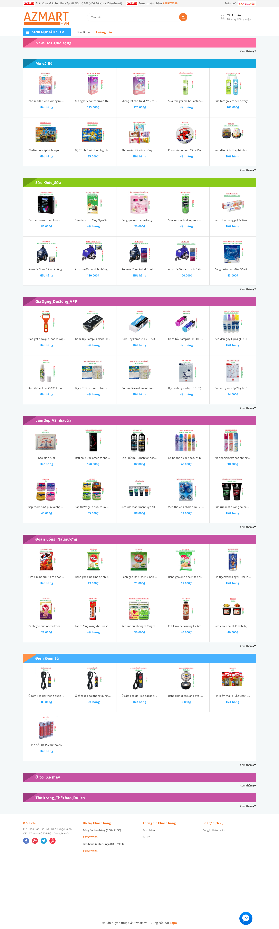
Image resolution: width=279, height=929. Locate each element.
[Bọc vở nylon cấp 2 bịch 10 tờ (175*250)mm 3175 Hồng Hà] (233, 370)
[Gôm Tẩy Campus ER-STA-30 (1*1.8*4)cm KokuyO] (139, 321)
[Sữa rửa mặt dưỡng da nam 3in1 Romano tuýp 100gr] (233, 489)
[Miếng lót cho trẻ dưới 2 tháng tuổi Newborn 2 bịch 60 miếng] (139, 83)
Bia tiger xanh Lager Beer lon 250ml (236, 577)
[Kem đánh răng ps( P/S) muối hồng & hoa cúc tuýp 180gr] (233, 202)
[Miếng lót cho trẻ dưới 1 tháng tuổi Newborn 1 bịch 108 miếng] (93, 83)
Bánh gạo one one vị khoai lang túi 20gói (53, 626)
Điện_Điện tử (47, 658)
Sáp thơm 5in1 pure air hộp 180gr (49, 507)
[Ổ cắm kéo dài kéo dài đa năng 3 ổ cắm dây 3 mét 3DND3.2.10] (139, 678)
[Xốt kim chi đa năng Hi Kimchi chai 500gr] (186, 608)
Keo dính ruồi (46, 458)
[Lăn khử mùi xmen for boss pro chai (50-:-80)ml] (139, 440)
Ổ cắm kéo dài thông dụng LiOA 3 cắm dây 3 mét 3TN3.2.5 (110, 696)
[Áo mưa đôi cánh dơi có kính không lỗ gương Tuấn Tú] (186, 252)
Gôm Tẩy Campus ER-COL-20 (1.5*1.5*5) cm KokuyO (200, 339)
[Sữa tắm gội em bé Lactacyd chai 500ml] (186, 83)
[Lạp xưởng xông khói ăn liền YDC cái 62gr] (93, 608)
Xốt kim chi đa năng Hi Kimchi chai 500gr (193, 626)
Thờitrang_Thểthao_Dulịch (60, 797)
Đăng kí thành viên (213, 830)
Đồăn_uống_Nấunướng (56, 539)
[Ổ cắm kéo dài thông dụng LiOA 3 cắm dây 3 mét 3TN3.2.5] (93, 678)
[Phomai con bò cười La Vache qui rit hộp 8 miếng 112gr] (186, 132)
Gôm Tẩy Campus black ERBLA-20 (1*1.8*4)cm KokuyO (108, 339)
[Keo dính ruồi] (46, 440)
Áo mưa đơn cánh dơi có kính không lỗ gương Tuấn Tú (155, 269)
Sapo (173, 923)
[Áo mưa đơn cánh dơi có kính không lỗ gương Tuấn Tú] (139, 252)
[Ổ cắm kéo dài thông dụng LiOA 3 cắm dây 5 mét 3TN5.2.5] (46, 678)
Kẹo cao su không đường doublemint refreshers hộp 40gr (157, 626)
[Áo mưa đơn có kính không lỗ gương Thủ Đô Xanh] (46, 252)
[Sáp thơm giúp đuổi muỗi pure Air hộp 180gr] (93, 489)
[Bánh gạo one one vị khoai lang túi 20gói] (46, 608)
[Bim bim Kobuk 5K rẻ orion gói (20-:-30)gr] (46, 559)
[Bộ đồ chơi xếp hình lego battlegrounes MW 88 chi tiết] (46, 132)
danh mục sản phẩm (48, 32)
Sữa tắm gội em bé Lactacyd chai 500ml (192, 101)
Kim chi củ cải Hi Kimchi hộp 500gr (236, 626)
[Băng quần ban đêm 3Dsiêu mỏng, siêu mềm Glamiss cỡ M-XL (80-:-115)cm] (233, 252)
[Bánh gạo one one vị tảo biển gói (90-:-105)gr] (186, 559)
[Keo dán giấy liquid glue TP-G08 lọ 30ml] (233, 321)
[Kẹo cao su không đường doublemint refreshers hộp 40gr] (139, 608)
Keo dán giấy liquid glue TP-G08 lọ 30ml (239, 339)
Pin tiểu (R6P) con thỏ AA (46, 745)
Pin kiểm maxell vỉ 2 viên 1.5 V (233, 696)
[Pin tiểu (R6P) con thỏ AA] (46, 727)
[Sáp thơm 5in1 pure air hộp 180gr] (46, 489)
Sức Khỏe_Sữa (48, 182)
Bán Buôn (83, 32)
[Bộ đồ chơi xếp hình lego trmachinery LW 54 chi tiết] (93, 132)
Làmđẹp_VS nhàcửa (53, 420)
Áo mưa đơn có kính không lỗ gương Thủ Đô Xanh (59, 269)
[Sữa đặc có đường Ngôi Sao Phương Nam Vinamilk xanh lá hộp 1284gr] (93, 202)
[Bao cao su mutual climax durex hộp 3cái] (46, 202)
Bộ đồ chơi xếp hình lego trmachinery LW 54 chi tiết (106, 150)
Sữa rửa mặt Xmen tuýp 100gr (140, 507)
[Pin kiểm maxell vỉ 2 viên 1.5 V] (233, 678)
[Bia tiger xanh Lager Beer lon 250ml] (233, 559)
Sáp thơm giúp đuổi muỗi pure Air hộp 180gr (102, 507)
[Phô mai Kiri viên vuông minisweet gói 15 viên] (46, 83)
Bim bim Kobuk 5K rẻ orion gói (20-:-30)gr (53, 577)
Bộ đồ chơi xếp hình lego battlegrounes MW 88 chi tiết (61, 150)
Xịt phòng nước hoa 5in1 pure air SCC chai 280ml (198, 458)
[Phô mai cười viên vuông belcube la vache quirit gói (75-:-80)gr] (139, 132)
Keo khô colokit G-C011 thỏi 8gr (47, 388)
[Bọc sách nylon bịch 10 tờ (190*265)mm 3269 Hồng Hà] (186, 370)
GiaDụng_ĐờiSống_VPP (56, 301)
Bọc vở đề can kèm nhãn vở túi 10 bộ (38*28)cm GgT (154, 388)
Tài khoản (234, 15)
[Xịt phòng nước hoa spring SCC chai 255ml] (233, 440)
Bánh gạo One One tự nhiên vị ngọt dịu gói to (150, 577)
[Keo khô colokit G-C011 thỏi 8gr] (46, 370)
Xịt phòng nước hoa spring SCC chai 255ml (241, 458)
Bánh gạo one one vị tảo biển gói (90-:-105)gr (195, 577)
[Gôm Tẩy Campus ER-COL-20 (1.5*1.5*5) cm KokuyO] (186, 321)
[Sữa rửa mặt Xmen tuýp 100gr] (139, 489)
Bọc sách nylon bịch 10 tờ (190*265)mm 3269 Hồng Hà (201, 388)
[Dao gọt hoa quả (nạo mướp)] (46, 321)
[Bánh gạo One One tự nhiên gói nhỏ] (93, 559)
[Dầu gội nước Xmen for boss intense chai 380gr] (93, 440)
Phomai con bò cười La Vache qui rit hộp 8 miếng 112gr (202, 150)
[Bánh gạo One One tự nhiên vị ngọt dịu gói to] (139, 559)
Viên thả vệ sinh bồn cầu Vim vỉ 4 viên (191, 507)
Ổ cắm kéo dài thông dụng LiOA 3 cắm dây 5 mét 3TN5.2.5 (64, 696)
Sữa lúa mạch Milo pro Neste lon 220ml (192, 220)
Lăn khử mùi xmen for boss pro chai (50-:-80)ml (151, 458)
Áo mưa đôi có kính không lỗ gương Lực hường (104, 269)
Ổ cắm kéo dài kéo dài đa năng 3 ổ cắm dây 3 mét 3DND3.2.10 (160, 696)
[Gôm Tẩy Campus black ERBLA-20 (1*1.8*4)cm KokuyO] (93, 321)
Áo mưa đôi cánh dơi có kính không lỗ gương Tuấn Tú (201, 269)
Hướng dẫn (104, 32)
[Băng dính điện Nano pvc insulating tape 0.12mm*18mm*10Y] (186, 678)
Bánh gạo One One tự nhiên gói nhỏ (97, 577)
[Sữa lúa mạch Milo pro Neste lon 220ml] (186, 202)
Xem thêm (246, 51)
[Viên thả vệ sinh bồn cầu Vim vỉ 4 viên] (186, 489)
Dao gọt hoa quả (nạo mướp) (46, 339)
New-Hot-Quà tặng (53, 42)
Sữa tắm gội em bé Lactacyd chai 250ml (239, 101)
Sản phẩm (149, 830)
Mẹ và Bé (43, 63)
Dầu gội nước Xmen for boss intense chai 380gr (104, 458)
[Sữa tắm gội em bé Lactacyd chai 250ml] (233, 83)
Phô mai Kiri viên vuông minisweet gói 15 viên (56, 101)
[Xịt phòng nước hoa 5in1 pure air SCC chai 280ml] (186, 440)
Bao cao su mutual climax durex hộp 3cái (53, 220)
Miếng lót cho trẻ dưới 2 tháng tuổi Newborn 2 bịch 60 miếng (159, 101)
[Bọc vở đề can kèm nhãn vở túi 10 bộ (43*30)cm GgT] (93, 370)
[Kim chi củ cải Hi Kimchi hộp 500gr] (233, 608)
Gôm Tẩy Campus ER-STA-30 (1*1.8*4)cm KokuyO (152, 339)
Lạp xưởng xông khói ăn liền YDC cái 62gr (100, 626)
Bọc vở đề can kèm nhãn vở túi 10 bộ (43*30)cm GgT (107, 388)
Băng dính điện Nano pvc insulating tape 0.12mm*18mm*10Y (206, 696)
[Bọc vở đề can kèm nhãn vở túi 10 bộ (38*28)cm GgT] (139, 370)
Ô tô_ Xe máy (47, 777)
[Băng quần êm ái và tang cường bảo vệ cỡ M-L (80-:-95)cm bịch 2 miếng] (139, 202)
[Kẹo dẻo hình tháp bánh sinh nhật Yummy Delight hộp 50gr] (233, 132)
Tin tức (147, 837)
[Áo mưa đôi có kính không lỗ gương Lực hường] (93, 252)
